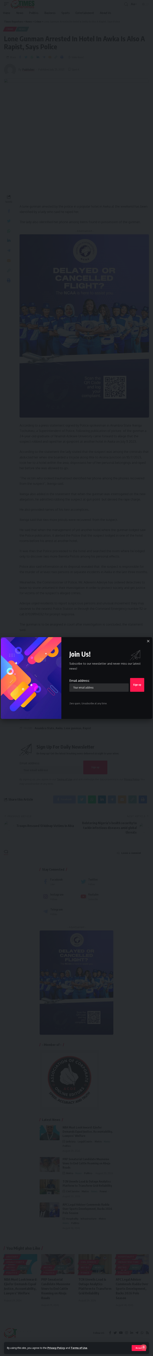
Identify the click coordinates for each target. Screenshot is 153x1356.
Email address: (79, 681)
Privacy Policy (56, 1347)
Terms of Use (79, 1347)
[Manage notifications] (143, 1347)
